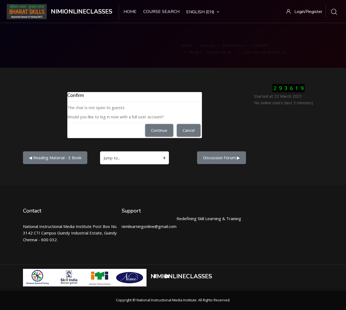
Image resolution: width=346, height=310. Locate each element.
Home (130, 12)
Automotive (233, 45)
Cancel (189, 130)
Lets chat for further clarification (272, 52)
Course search (161, 12)
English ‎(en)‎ (200, 12)
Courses (207, 45)
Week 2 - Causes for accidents (216, 52)
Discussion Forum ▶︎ (221, 157)
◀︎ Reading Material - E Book (55, 157)
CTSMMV (259, 45)
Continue (159, 130)
